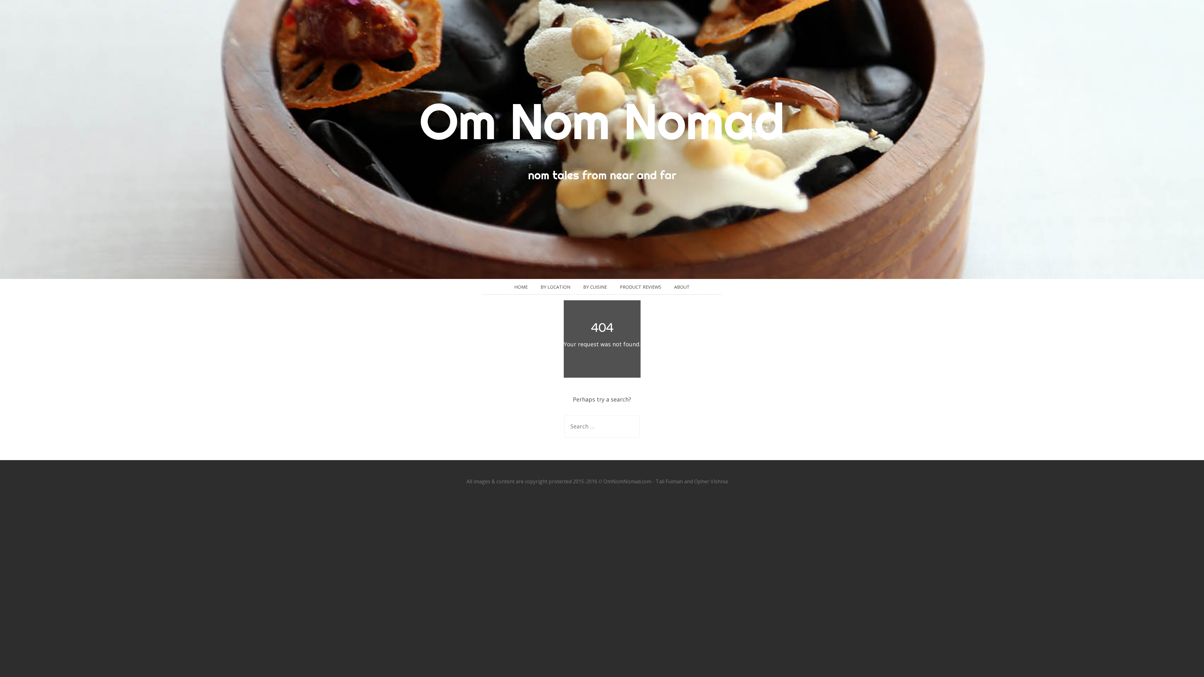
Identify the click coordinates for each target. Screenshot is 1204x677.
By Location (555, 287)
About (682, 287)
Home (521, 287)
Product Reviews (640, 287)
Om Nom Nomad (602, 121)
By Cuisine (595, 287)
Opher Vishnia (711, 481)
